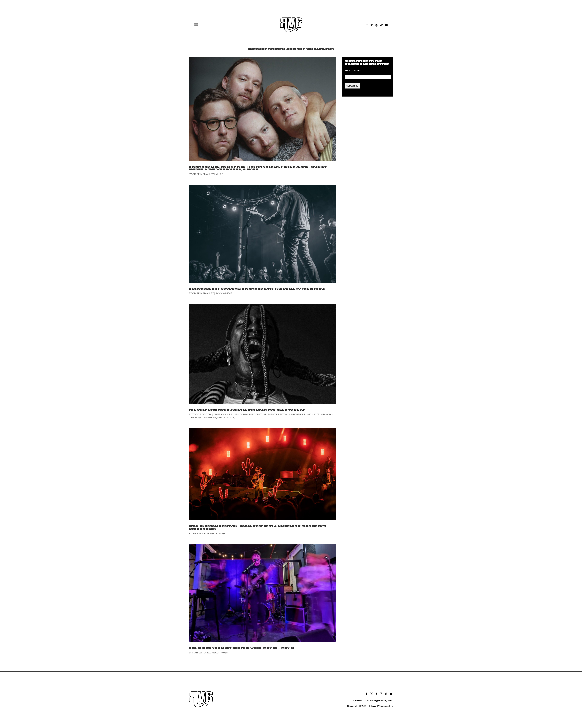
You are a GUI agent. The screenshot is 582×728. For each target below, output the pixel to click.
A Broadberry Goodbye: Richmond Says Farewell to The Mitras (257, 288)
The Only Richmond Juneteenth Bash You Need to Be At (247, 409)
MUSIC (219, 174)
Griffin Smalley (203, 174)
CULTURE (261, 414)
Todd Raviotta (202, 414)
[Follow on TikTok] (381, 25)
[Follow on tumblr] (376, 693)
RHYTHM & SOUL (227, 417)
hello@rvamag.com (381, 700)
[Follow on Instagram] (371, 25)
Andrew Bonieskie (204, 533)
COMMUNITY (247, 414)
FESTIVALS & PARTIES (290, 414)
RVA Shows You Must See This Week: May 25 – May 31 (241, 648)
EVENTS (272, 414)
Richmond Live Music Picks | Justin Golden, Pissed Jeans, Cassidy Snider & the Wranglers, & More (258, 168)
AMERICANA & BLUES (226, 414)
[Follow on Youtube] (386, 25)
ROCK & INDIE (224, 293)
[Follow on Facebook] (367, 25)
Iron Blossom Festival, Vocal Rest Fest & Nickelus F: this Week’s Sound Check (257, 528)
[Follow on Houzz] (376, 25)
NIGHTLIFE (210, 417)
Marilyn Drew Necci (205, 652)
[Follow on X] (371, 693)
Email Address (354, 70)
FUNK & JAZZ (311, 414)
